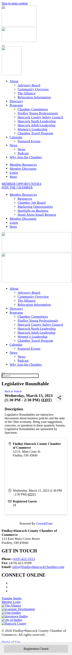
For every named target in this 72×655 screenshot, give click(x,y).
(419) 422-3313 (24, 559)
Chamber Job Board (32, 203)
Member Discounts (23, 169)
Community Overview (33, 89)
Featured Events (29, 141)
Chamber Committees (33, 109)
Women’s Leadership (32, 129)
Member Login (11, 602)
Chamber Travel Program (35, 133)
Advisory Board (29, 85)
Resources (25, 199)
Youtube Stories (12, 598)
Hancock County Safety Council (40, 117)
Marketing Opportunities (35, 207)
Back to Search (13, 391)
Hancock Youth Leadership (37, 121)
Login (14, 173)
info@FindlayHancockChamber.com (38, 567)
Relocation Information (34, 97)
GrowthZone (44, 523)
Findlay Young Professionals (38, 113)
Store (13, 177)
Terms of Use (11, 642)
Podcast (23, 153)
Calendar (16, 137)
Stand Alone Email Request (37, 215)
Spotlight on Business (33, 211)
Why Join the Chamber (26, 157)
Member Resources (23, 165)
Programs (16, 105)
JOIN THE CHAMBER (17, 187)
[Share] (59, 397)
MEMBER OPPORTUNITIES (21, 184)
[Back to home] (12, 74)
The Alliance (27, 93)
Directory (16, 101)
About (14, 81)
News (13, 145)
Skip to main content (15, 3)
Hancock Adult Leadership (36, 125)
